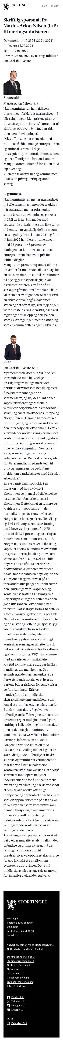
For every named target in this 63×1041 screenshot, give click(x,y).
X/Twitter (16, 1001)
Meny (55, 5)
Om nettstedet (15, 973)
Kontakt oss (13, 935)
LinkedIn (15, 1010)
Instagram (16, 1005)
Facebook (16, 997)
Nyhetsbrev (13, 969)
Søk (44, 5)
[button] (44, 5)
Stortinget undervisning (19, 956)
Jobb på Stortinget (16, 986)
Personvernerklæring (18, 977)
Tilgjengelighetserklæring (20, 981)
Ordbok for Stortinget (18, 965)
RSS (13, 1019)
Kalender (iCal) (19, 1023)
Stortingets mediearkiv (19, 960)
